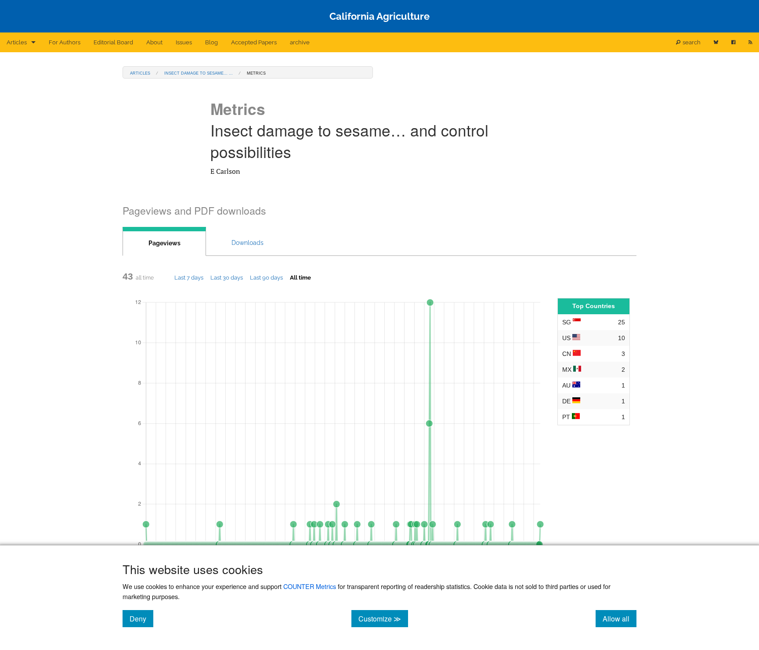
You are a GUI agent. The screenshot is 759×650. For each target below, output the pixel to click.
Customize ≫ (383, 618)
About (154, 42)
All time (300, 277)
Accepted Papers (254, 42)
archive (300, 42)
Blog (211, 42)
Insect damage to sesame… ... (198, 72)
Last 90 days (266, 277)
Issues (184, 42)
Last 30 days (226, 277)
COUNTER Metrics (309, 586)
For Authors (64, 42)
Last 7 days (188, 277)
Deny (141, 618)
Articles (17, 42)
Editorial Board (113, 42)
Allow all (619, 618)
